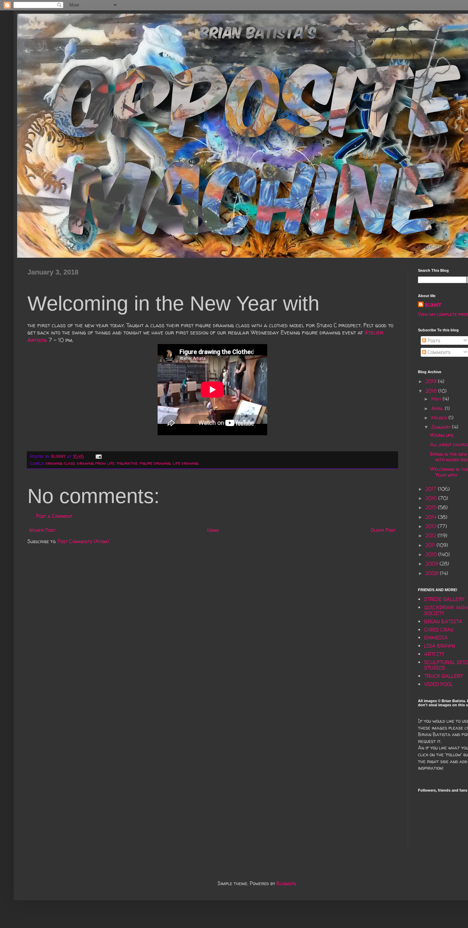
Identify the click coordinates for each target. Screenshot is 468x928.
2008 (433, 573)
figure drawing (155, 463)
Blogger (285, 883)
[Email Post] (98, 456)
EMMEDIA (436, 637)
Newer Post (42, 530)
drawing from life (95, 463)
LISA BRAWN (439, 646)
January (441, 427)
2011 (431, 545)
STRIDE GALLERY (444, 599)
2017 (432, 489)
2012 (432, 535)
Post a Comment (54, 516)
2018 (432, 391)
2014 (432, 517)
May (437, 398)
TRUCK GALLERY (443, 676)
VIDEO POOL (438, 684)
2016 (432, 498)
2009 (433, 563)
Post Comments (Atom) (83, 541)
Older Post (383, 530)
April (438, 408)
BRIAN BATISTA (443, 621)
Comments (438, 352)
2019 (432, 381)
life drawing (185, 463)
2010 (432, 554)
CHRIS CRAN (439, 629)
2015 (432, 507)
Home (213, 530)
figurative (127, 463)
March (439, 417)
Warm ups (441, 435)
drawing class (60, 463)
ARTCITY (434, 654)
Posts (433, 340)
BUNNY (433, 305)
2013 (432, 526)
